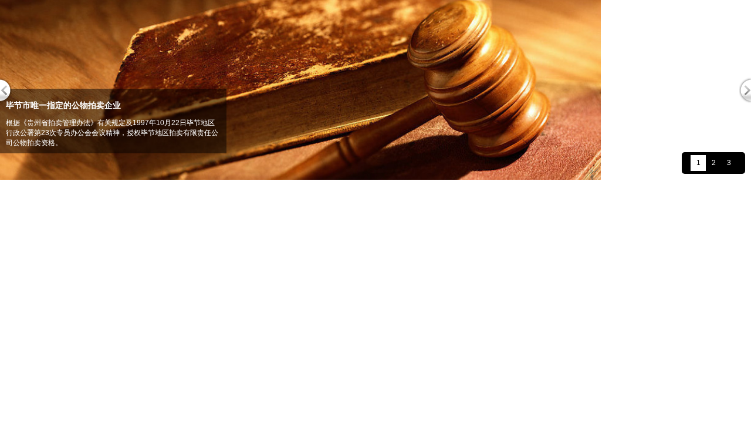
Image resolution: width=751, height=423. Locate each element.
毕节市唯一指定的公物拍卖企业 (63, 105)
